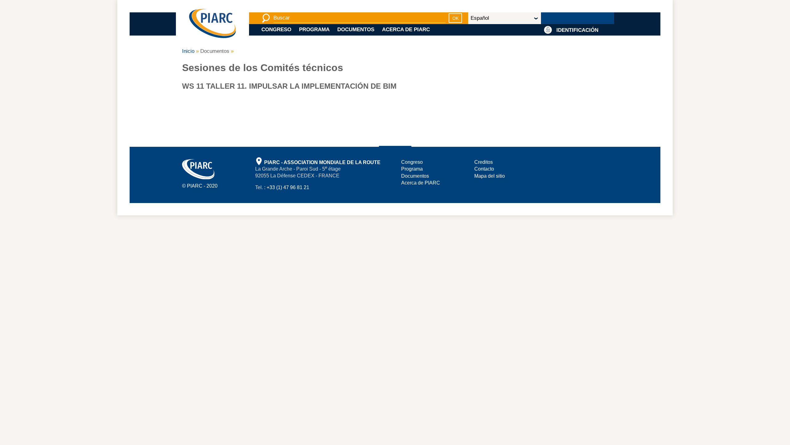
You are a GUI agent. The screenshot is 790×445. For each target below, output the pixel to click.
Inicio (188, 51)
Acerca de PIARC (406, 29)
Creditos (483, 162)
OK (455, 18)
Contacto (484, 169)
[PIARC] (212, 23)
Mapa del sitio (489, 176)
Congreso (276, 29)
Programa (314, 29)
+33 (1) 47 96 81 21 (288, 187)
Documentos (355, 29)
